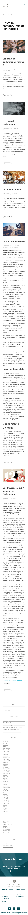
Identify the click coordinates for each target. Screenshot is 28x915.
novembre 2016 (6, 801)
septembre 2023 (6, 748)
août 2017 (5, 789)
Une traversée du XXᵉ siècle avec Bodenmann (13, 491)
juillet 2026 (5, 741)
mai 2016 (5, 808)
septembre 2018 (6, 773)
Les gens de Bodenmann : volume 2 (13, 62)
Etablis (5, 826)
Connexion (5, 843)
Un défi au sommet (12, 189)
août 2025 (5, 746)
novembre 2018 (6, 770)
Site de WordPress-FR (8, 847)
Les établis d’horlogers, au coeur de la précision (14, 725)
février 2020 (5, 754)
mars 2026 (5, 745)
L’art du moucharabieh (14, 242)
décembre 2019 (6, 757)
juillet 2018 (5, 776)
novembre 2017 (6, 784)
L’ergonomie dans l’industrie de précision (12, 727)
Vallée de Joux (7, 832)
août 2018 (5, 775)
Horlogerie (6, 829)
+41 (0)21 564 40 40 (14, 869)
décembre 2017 (6, 783)
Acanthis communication (14, 914)
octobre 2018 (6, 771)
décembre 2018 (6, 768)
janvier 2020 (5, 756)
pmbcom (16, 69)
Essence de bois (7, 824)
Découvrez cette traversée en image (12, 680)
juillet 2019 (5, 762)
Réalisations (6, 830)
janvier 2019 (5, 767)
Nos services (4, 895)
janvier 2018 (5, 781)
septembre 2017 (6, 787)
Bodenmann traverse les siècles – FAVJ (12, 732)
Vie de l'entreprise (7, 70)
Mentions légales (20, 896)
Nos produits (4, 896)
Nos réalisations (5, 898)
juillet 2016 (5, 806)
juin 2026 (5, 743)
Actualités (3, 901)
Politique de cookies (20, 895)
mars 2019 (5, 764)
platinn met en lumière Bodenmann (11, 729)
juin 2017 (5, 792)
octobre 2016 (6, 803)
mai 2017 (5, 794)
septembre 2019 (6, 760)
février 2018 (5, 779)
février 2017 (5, 797)
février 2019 (5, 765)
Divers (4, 822)
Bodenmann (4, 900)
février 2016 (5, 811)
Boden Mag (5, 194)
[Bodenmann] (10, 5)
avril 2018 (5, 778)
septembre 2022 (6, 753)
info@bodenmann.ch (14, 871)
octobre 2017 (6, 786)
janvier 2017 (5, 798)
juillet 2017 (5, 790)
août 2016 (5, 805)
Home (4, 14)
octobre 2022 (6, 751)
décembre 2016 (6, 800)
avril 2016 (5, 809)
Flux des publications (8, 845)
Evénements (6, 827)
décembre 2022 (6, 749)
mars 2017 (5, 795)
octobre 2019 (6, 759)
